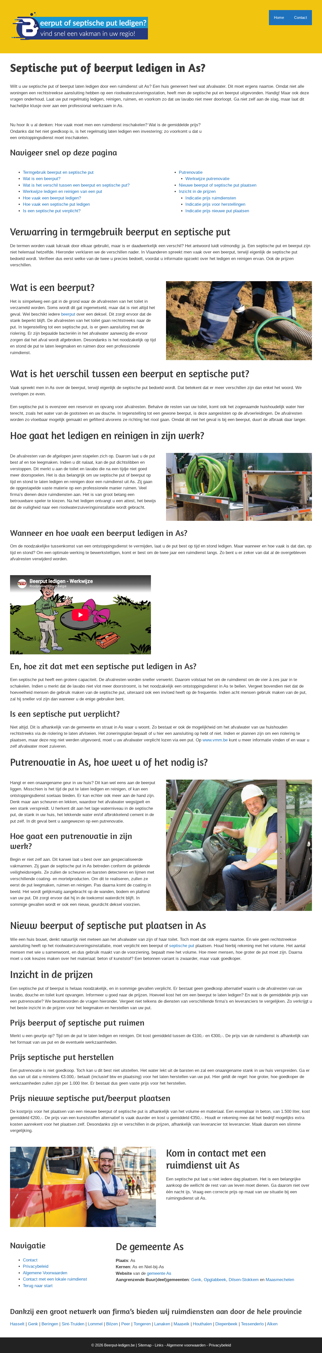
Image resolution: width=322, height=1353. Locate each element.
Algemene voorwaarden (186, 1345)
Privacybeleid (35, 1266)
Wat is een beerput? (41, 178)
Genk (196, 1279)
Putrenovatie (191, 172)
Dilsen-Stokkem (244, 1279)
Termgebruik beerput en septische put (58, 172)
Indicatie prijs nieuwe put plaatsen (217, 210)
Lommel (95, 1324)
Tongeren (142, 1324)
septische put (181, 945)
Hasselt (17, 1324)
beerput (68, 314)
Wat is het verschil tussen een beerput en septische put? (76, 185)
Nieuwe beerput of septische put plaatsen (217, 185)
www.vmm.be (215, 740)
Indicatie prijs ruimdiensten (210, 198)
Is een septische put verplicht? (51, 210)
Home (279, 17)
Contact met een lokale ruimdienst (55, 1279)
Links (159, 1345)
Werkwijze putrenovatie (207, 178)
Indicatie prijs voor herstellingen (215, 204)
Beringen (50, 1324)
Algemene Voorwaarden (45, 1273)
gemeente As (159, 1273)
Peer (125, 1324)
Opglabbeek (215, 1279)
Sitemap (144, 1345)
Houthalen (202, 1324)
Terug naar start (38, 1285)
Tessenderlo (252, 1324)
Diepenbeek (226, 1324)
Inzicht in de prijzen (197, 191)
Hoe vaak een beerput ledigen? (52, 198)
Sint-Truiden (73, 1324)
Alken (272, 1324)
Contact (300, 17)
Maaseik (181, 1324)
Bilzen (112, 1324)
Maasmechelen (280, 1279)
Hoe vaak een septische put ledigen (56, 204)
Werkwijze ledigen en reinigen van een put (62, 191)
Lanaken (162, 1324)
